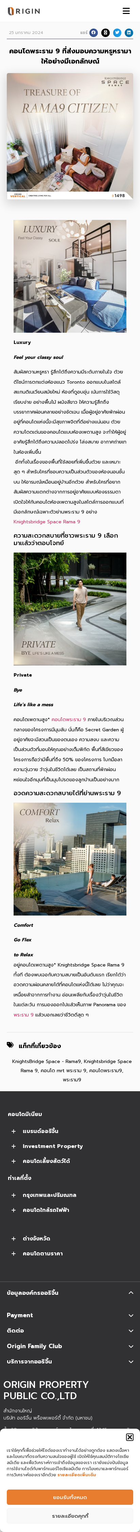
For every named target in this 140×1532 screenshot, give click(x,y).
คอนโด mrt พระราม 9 (63, 1070)
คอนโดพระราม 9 (69, 719)
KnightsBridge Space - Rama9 (46, 1061)
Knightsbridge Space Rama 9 (47, 521)
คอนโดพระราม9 (105, 1070)
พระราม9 (72, 1079)
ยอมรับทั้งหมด (70, 1497)
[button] (129, 1437)
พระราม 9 (24, 1015)
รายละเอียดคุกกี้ (70, 1516)
